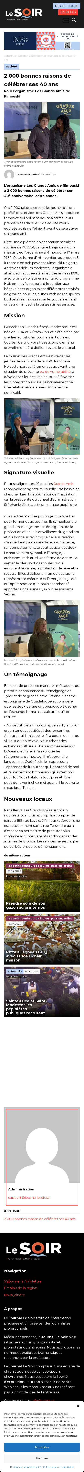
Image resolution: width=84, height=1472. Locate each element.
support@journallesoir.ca (29, 1198)
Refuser (42, 1458)
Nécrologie (66, 6)
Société (22, 55)
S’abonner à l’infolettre (22, 1281)
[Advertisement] (42, 1061)
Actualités (10, 55)
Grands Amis (63, 484)
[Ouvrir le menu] (66, 20)
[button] (78, 1406)
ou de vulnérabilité (55, 372)
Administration (29, 174)
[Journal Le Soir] (24, 13)
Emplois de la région (20, 1288)
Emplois (68, 12)
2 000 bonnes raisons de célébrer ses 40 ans (39, 1219)
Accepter (42, 1447)
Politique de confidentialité (25, 1467)
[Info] (42, 41)
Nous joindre (14, 1295)
